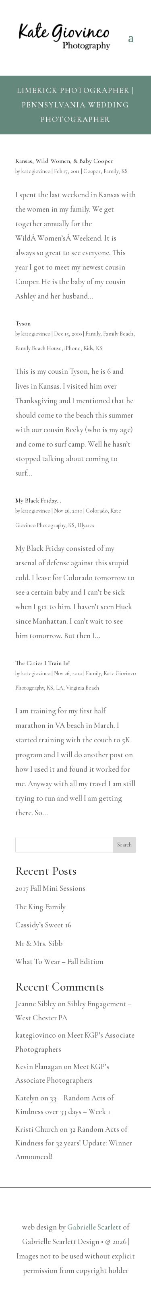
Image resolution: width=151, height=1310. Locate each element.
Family (110, 171)
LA (59, 687)
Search (124, 844)
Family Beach (118, 333)
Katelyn (27, 1097)
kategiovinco (35, 171)
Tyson (23, 323)
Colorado (97, 510)
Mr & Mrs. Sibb (38, 943)
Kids (88, 348)
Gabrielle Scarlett (94, 1227)
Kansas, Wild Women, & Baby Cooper (64, 161)
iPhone (72, 348)
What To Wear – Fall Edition (59, 961)
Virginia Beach (82, 687)
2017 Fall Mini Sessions (50, 888)
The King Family (40, 906)
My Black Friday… (38, 500)
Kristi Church (36, 1129)
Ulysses (85, 525)
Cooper (92, 171)
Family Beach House (38, 348)
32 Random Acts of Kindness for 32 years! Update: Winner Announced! (73, 1143)
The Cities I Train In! (42, 663)
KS (124, 171)
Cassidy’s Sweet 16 (43, 924)
